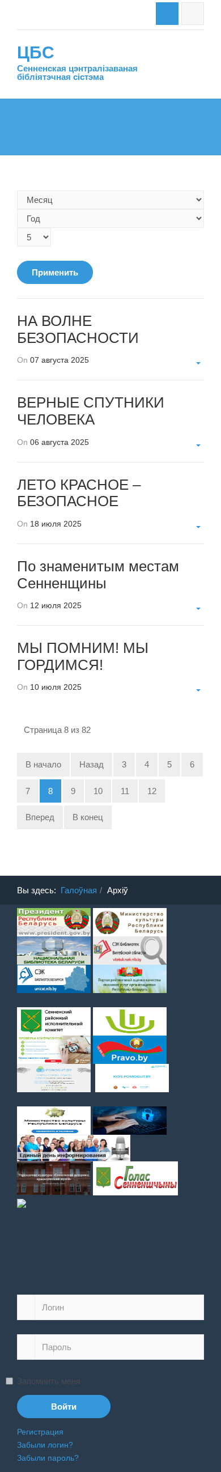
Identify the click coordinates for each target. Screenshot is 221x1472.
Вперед (40, 817)
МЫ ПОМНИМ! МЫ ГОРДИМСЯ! (82, 656)
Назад (91, 764)
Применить (55, 272)
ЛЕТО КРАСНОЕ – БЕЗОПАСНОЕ (79, 493)
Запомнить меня (48, 1381)
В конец (88, 817)
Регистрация (40, 1431)
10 (98, 791)
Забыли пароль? (48, 1457)
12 (151, 791)
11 (125, 791)
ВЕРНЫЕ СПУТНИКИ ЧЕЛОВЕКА (90, 411)
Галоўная (79, 890)
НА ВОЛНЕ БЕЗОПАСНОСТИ (78, 329)
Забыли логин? (45, 1444)
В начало (43, 764)
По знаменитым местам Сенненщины (98, 575)
